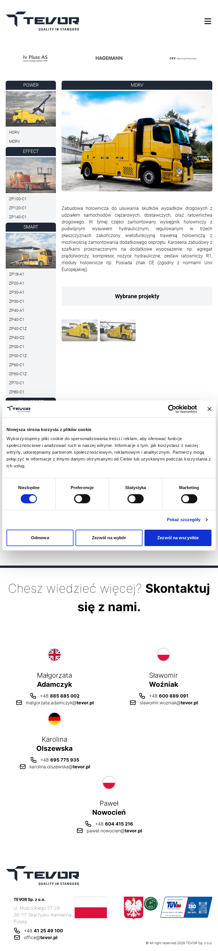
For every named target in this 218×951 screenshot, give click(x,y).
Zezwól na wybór (109, 537)
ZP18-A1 (16, 274)
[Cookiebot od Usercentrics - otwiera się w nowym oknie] (172, 409)
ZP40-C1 (16, 319)
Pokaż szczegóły (184, 519)
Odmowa (40, 537)
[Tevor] (42, 21)
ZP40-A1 (16, 310)
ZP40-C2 (16, 337)
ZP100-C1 (18, 199)
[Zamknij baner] (209, 409)
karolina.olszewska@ (60, 766)
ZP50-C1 (16, 346)
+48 (59, 696)
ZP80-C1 (16, 392)
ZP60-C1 (16, 365)
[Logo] (47, 58)
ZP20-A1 (16, 283)
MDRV (14, 141)
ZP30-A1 (16, 292)
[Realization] (80, 331)
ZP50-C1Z (18, 355)
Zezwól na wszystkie (178, 537)
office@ (40, 937)
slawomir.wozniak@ (169, 702)
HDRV (14, 132)
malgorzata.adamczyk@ (60, 702)
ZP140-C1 (18, 217)
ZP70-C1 (16, 383)
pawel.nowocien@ (114, 830)
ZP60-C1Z (18, 374)
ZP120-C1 (18, 208)
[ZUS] (109, 908)
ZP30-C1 (16, 301)
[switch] (82, 498)
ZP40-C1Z (18, 328)
